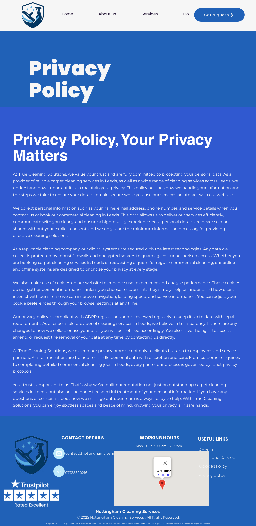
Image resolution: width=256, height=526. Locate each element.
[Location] (59, 453)
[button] (150, 14)
